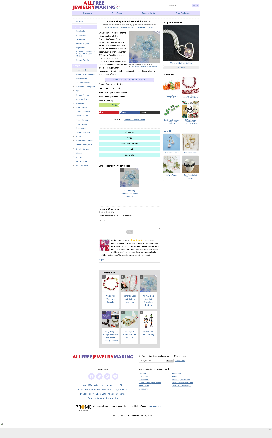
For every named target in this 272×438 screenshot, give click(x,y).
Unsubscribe (112, 398)
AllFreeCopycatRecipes (181, 380)
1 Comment (150, 27)
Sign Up (169, 361)
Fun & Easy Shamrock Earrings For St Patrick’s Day (171, 122)
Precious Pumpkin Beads (134, 120)
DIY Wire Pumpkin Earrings (172, 176)
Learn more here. (155, 406)
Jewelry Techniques (83, 120)
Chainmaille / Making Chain (86, 87)
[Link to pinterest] (107, 376)
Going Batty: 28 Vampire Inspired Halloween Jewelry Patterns (110, 336)
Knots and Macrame (83, 132)
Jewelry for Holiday (83, 70)
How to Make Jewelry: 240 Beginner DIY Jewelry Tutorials (85, 54)
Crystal (130, 149)
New (166, 131)
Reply (101, 260)
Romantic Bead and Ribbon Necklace (129, 299)
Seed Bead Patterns (129, 143)
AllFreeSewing (144, 389)
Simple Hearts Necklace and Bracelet (190, 97)
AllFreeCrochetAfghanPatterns (150, 383)
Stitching (79, 153)
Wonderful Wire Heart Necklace (181, 63)
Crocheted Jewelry (83, 99)
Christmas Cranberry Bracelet (110, 299)
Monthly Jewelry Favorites (85, 145)
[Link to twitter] (99, 376)
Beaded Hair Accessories (85, 74)
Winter (129, 138)
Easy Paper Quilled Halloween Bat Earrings (190, 177)
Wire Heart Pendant (190, 153)
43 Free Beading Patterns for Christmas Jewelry (190, 122)
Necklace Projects (82, 44)
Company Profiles (82, 95)
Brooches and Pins (83, 83)
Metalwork (79, 137)
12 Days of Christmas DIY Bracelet (129, 334)
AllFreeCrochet (144, 377)
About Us (87, 385)
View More (181, 68)
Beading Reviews (82, 78)
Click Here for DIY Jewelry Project (129, 79)
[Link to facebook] (91, 376)
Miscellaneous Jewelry (84, 141)
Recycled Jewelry (82, 149)
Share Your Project (105, 394)
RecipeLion (176, 373)
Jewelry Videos (81, 124)
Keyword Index (121, 389)
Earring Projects (81, 39)
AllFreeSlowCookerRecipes (182, 383)
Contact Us (111, 385)
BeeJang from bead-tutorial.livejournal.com (120, 27)
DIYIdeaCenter (144, 386)
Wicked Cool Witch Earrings (148, 333)
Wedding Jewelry (82, 161)
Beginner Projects (82, 60)
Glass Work (80, 103)
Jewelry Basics (81, 107)
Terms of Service (96, 398)
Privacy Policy (87, 394)
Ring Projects (81, 48)
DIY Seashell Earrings (172, 153)
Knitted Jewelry (81, 128)
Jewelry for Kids (82, 116)
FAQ (121, 385)
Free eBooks (80, 31)
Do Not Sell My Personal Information (94, 389)
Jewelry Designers (83, 112)
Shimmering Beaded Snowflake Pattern (129, 193)
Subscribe (79, 21)
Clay (77, 91)
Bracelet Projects (82, 35)
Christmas (129, 132)
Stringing (79, 157)
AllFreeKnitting (144, 380)
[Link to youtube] (115, 376)
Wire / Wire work (82, 166)
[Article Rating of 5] (141, 27)
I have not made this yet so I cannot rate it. (117, 216)
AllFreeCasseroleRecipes (181, 386)
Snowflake (129, 155)
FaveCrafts (143, 373)
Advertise (98, 385)
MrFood (175, 377)
